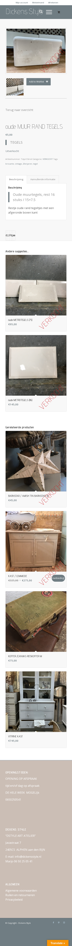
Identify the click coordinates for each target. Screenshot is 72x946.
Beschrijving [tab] (16, 179)
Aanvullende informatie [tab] (42, 179)
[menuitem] (22, 2)
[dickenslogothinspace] (29, 12)
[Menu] (47, 12)
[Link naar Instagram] (64, 922)
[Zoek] (39, 12)
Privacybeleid (14, 899)
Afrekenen (53, 2)
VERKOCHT (48, 159)
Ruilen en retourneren (20, 895)
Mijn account (22, 2)
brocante (9, 163)
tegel (35, 163)
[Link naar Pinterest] (58, 922)
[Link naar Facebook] (53, 922)
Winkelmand (38, 2)
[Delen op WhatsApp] (8, 235)
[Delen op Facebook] (6, 235)
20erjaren (27, 163)
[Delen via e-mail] (14, 235)
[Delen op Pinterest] (10, 235)
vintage (18, 163)
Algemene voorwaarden (21, 890)
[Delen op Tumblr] (12, 235)
